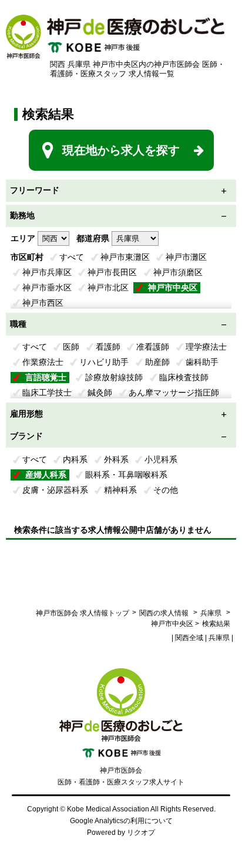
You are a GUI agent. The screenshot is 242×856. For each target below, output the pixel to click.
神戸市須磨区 (178, 272)
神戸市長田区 (112, 272)
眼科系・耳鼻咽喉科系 (126, 474)
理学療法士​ (206, 346)
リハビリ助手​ (104, 362)
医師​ (71, 346)
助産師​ (157, 362)
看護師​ (108, 346)
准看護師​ (152, 346)
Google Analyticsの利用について (121, 821)
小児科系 (160, 459)
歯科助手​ (202, 362)
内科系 (75, 459)
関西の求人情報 (164, 613)
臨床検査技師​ (184, 377)
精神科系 (120, 490)
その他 (165, 490)
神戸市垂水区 (47, 287)
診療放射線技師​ (114, 377)
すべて (71, 257)
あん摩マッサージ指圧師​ (174, 392)
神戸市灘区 (186, 257)
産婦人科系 (45, 474)
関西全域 (189, 638)
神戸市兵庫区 (47, 272)
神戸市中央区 (172, 287)
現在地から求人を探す (121, 150)
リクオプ (141, 832)
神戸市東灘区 (125, 257)
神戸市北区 (108, 287)
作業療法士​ (42, 362)
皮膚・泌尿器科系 (55, 490)
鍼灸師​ (100, 392)
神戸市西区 (42, 302)
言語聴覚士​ (45, 377)
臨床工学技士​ (47, 392)
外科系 (116, 459)
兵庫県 (210, 613)
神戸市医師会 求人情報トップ (82, 613)
